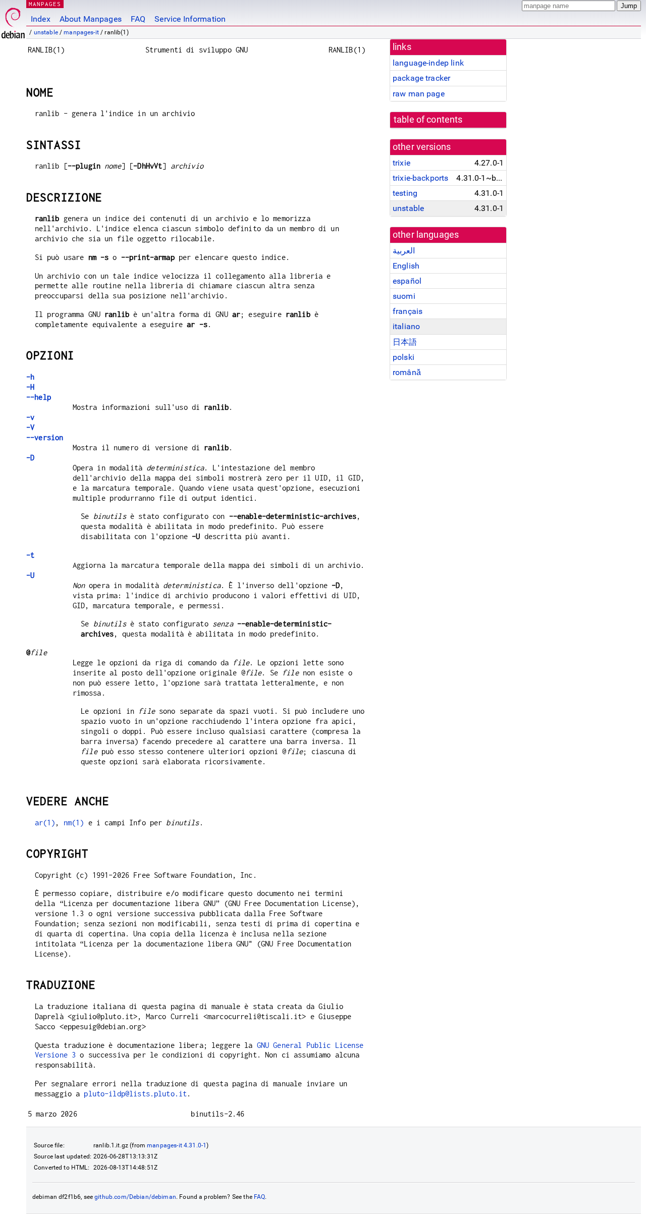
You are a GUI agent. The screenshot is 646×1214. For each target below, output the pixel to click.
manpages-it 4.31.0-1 (176, 1145)
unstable (46, 32)
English (406, 266)
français (407, 311)
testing (405, 193)
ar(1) (45, 822)
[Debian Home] (13, 20)
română (407, 372)
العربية (404, 250)
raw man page (419, 93)
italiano (406, 326)
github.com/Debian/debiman (135, 1196)
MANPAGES (45, 4)
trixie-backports (420, 178)
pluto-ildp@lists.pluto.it (135, 1093)
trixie (401, 163)
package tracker (421, 78)
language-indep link (428, 63)
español (407, 281)
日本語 (405, 342)
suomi (404, 296)
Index (40, 19)
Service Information (190, 19)
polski (403, 357)
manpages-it (81, 32)
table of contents (428, 120)
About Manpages (91, 19)
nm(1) (74, 822)
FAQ (138, 19)
